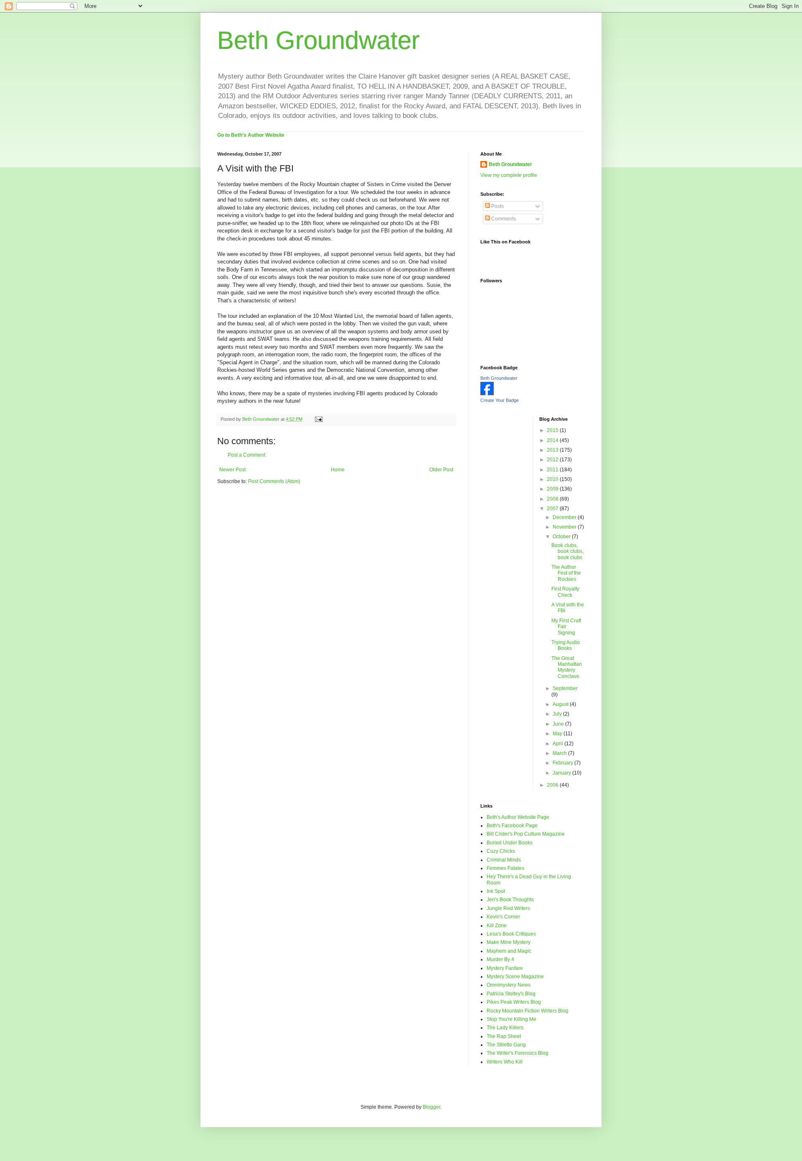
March (560, 753)
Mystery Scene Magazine (515, 976)
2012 (553, 460)
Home (338, 470)
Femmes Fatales (505, 868)
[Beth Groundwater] (487, 393)
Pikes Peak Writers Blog (514, 1002)
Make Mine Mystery (508, 942)
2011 (553, 470)
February (563, 763)
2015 (553, 430)
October (562, 537)
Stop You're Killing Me (511, 1019)
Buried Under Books (510, 843)
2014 (553, 440)
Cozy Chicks (501, 851)
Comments (503, 219)
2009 (553, 489)
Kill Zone (497, 925)
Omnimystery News (508, 985)
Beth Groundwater (318, 40)
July (558, 714)
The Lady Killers (505, 1028)
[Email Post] (318, 419)
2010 (553, 479)
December (565, 517)
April (558, 744)
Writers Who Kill (505, 1062)
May (558, 733)
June (559, 724)
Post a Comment (246, 455)
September (565, 688)
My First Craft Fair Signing (566, 627)
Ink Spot (496, 891)
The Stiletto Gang (506, 1045)
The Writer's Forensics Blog (517, 1053)
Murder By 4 (500, 959)
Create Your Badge (499, 400)
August (561, 704)
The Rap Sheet (504, 1036)
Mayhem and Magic (509, 951)
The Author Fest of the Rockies (566, 573)
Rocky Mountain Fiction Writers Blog (528, 1011)
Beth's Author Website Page (518, 817)
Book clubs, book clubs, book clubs (567, 551)
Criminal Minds (504, 860)
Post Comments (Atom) (274, 481)
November (565, 527)
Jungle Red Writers (508, 908)
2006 (553, 785)
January (562, 773)
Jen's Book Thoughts (510, 900)
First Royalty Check (565, 592)
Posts (497, 206)
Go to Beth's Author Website (250, 135)
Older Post (441, 470)
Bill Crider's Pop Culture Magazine (526, 834)
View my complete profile (508, 175)
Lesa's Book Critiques (511, 934)
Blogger (431, 1107)
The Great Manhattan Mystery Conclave (566, 667)
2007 (553, 508)
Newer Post (232, 470)
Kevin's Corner (503, 917)
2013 (553, 450)
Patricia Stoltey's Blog (511, 994)
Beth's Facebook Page (512, 826)
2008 (553, 499)
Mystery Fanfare (505, 968)
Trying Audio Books (565, 645)
